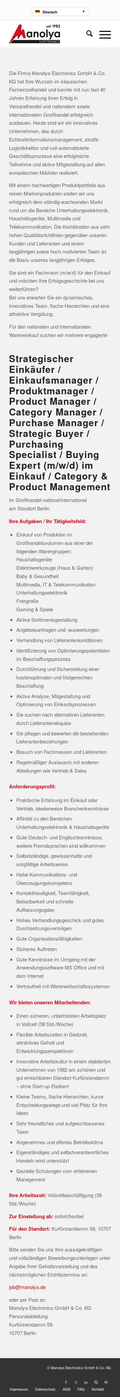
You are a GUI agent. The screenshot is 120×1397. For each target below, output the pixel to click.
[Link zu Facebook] (66, 1382)
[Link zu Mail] (106, 1382)
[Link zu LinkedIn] (86, 1382)
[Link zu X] (76, 1382)
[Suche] (86, 34)
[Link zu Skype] (96, 1382)
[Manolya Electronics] (50, 34)
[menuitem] (86, 34)
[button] (60, 11)
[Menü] (102, 34)
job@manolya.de (27, 1286)
